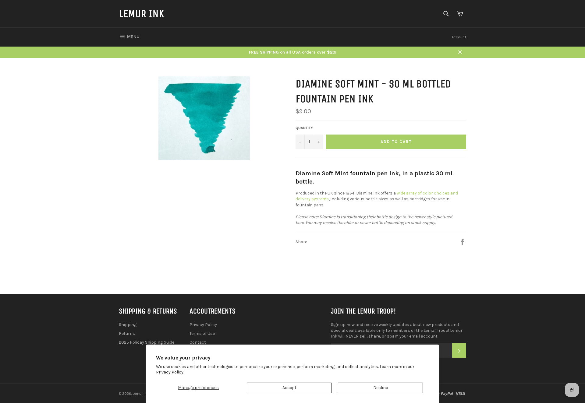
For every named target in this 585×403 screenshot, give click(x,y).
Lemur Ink (141, 13)
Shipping (127, 324)
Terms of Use (202, 333)
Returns (127, 333)
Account (459, 37)
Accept (289, 387)
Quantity (304, 128)
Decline (380, 387)
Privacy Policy (203, 324)
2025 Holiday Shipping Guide (146, 342)
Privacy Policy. (170, 372)
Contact (198, 342)
